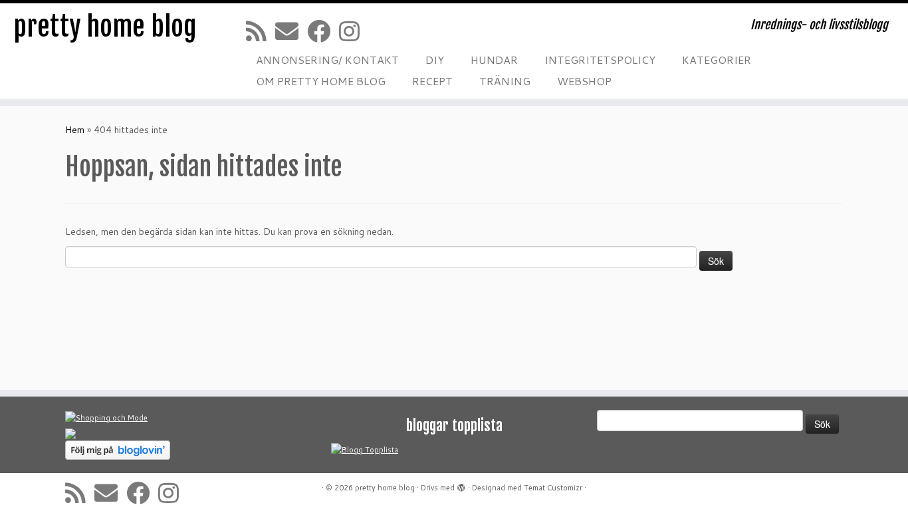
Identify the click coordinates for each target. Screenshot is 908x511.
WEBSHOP (584, 80)
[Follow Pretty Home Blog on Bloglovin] (117, 449)
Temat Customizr (553, 487)
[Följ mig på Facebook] (323, 31)
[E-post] (291, 31)
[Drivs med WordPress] (461, 485)
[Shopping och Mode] (106, 418)
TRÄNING (504, 80)
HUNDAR (494, 59)
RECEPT (432, 80)
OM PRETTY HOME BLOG (321, 80)
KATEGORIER (716, 59)
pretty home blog (105, 27)
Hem (74, 129)
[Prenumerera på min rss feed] (260, 31)
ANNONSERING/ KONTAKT (327, 59)
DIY (434, 59)
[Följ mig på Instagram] (353, 31)
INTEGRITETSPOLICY (599, 59)
